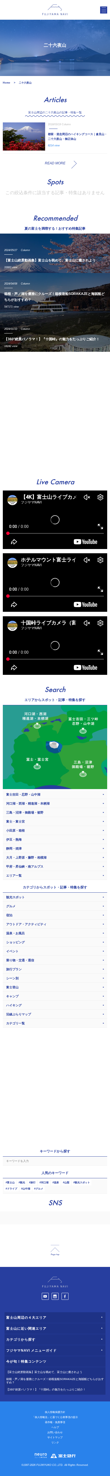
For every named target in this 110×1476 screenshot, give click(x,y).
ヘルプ (55, 1427)
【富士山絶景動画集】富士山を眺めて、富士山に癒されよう (44, 1372)
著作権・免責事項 (55, 1422)
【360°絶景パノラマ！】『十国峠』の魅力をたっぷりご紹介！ (46, 1389)
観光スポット (82, 1182)
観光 (22, 1182)
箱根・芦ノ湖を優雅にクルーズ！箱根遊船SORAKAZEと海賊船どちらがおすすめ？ (55, 1381)
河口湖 (45, 1182)
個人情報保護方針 (55, 1412)
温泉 (56, 1182)
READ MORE (55, 163)
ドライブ (12, 1188)
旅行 (33, 1182)
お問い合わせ (55, 1432)
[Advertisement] (55, 412)
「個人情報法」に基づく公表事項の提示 (55, 1417)
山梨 (66, 1182)
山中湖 (26, 1188)
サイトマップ (55, 1437)
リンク (55, 1442)
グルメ (39, 1188)
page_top (55, 1250)
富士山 (11, 1182)
